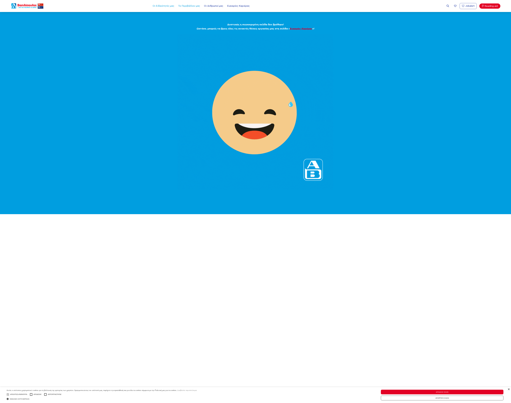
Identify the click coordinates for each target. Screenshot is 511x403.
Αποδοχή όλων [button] (442, 392)
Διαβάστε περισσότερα (187, 390)
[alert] (255, 395)
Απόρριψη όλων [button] (442, 398)
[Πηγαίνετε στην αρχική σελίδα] (27, 6)
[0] (455, 6)
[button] (8, 394)
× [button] (509, 389)
